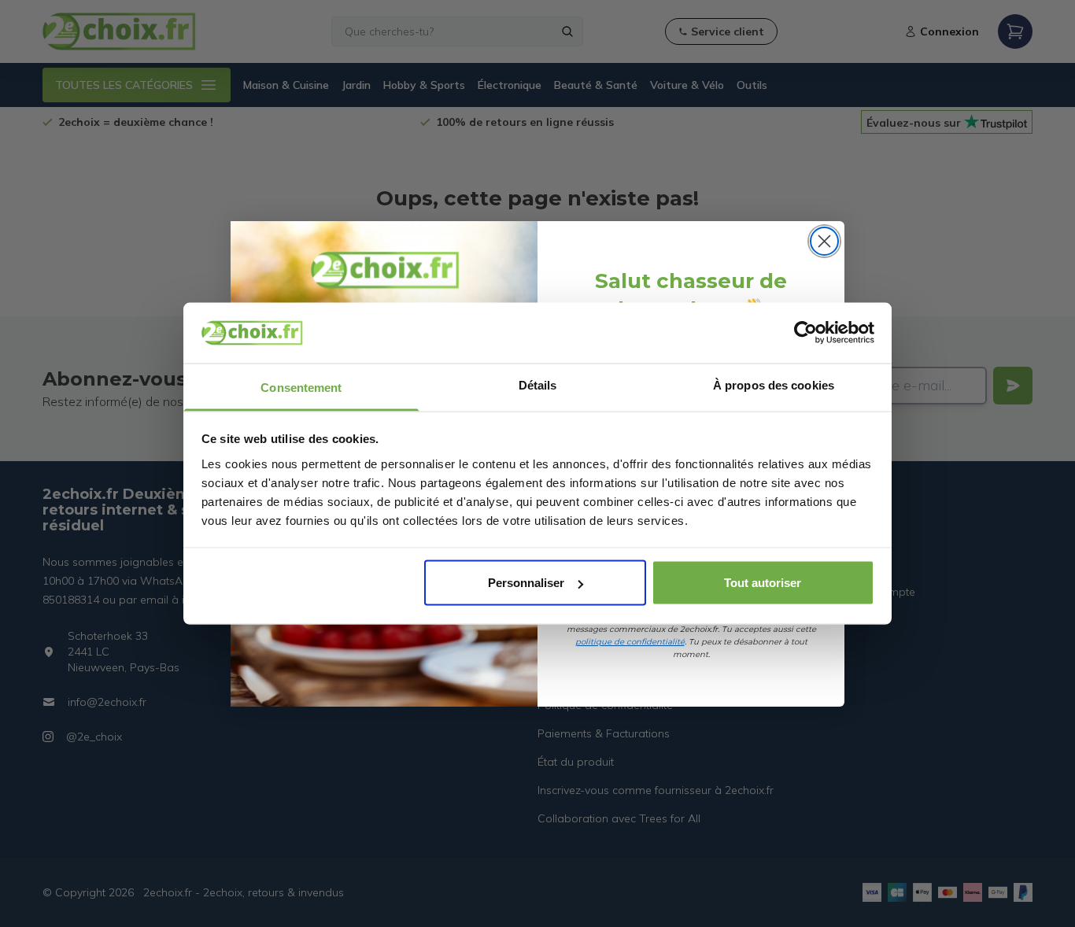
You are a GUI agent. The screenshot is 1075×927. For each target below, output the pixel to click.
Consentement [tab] (301, 386)
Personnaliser (526, 582)
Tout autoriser (762, 582)
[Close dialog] (824, 241)
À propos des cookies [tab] (773, 384)
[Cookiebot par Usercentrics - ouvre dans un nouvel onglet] (805, 333)
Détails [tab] (538, 384)
